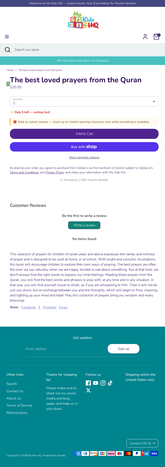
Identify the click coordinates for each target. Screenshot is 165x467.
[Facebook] (88, 383)
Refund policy (17, 412)
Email (63, 307)
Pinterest (49, 307)
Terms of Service (19, 405)
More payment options (84, 157)
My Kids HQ (34, 455)
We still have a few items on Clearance (82, 61)
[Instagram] (102, 383)
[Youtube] (95, 383)
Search (11, 383)
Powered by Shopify (54, 455)
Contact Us (14, 391)
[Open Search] (7, 49)
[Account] (145, 35)
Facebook (28, 307)
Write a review (84, 225)
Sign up (123, 348)
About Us (13, 398)
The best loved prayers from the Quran (40, 70)
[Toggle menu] (7, 36)
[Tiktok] (110, 383)
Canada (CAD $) (140, 443)
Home (9, 70)
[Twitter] (88, 390)
